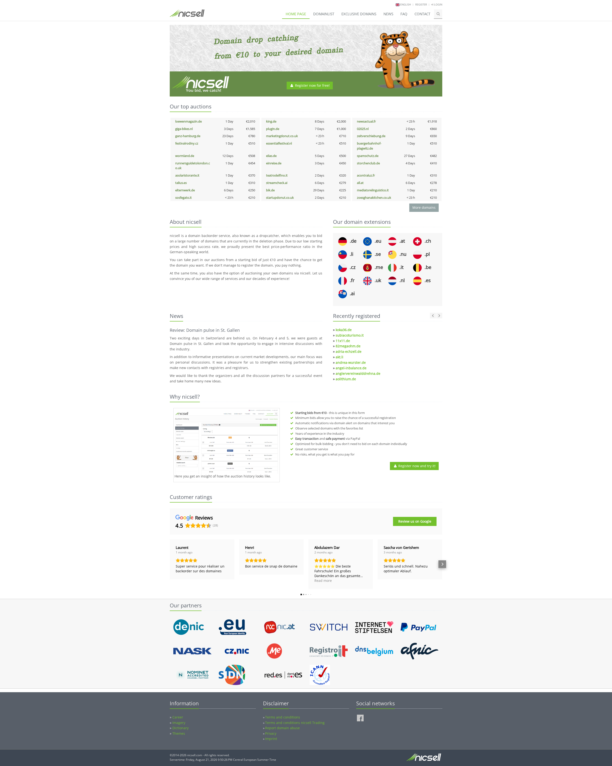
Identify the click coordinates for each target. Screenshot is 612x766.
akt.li (339, 357)
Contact (422, 13)
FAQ (403, 13)
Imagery (178, 722)
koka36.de (344, 329)
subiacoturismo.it (350, 335)
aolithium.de (346, 379)
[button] (170, 564)
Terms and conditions (282, 717)
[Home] (187, 15)
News (388, 13)
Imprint (271, 738)
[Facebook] (360, 718)
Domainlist (323, 13)
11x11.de (343, 340)
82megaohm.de (348, 346)
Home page (296, 13)
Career (177, 717)
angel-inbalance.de (351, 368)
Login (437, 4)
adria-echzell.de (348, 351)
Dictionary (180, 728)
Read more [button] (323, 580)
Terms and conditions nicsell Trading (295, 722)
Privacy (270, 733)
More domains (424, 207)
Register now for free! (312, 85)
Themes (178, 733)
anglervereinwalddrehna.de (358, 373)
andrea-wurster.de (351, 362)
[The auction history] (227, 441)
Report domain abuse (282, 728)
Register (421, 4)
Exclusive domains (358, 13)
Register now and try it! (416, 466)
